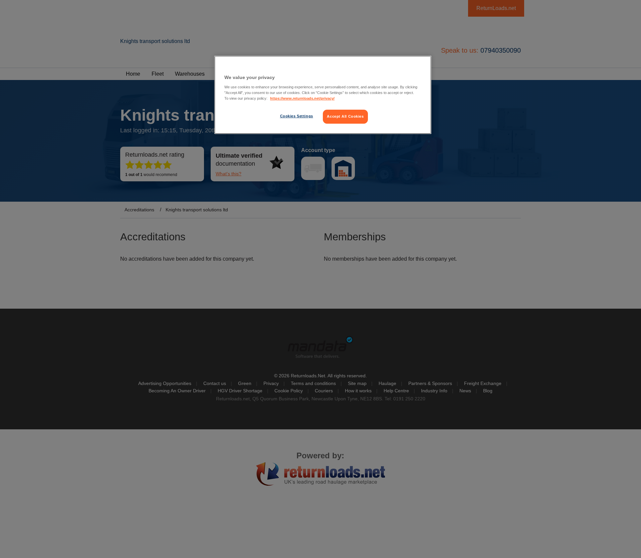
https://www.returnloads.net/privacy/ (302, 98)
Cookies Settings (296, 116)
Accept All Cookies (345, 116)
